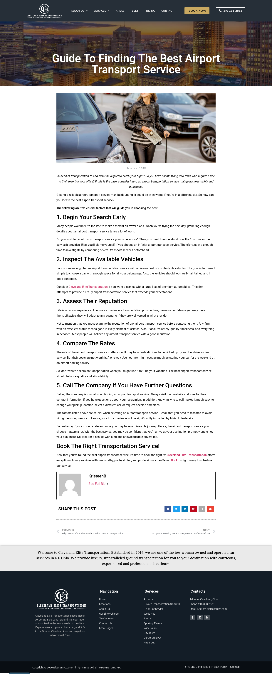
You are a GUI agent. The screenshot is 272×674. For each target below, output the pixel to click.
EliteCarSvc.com (62, 667)
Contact (167, 10)
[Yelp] (207, 617)
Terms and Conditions (195, 666)
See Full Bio (96, 484)
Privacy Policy (219, 666)
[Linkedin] (200, 617)
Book (175, 460)
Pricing (150, 10)
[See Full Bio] (107, 484)
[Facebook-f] (192, 617)
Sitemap (235, 666)
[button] (167, 509)
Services (100, 10)
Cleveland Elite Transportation (88, 287)
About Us (77, 10)
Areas (120, 10)
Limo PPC (116, 667)
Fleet (134, 10)
